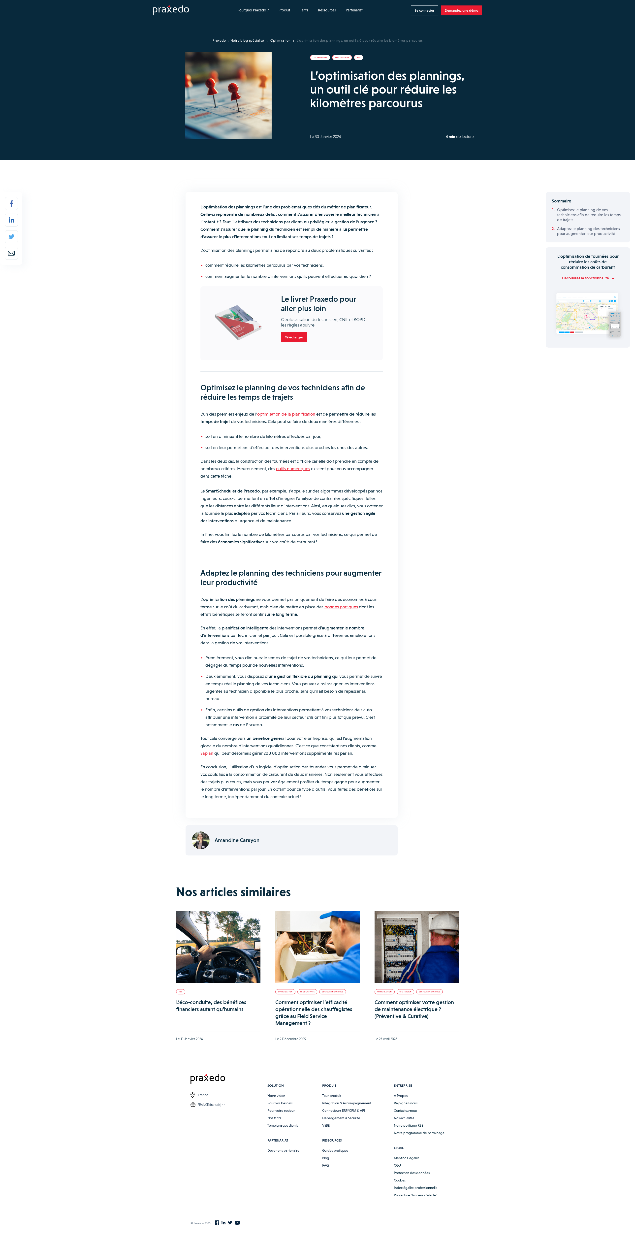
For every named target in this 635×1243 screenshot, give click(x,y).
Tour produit (331, 1096)
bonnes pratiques (341, 606)
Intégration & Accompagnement (346, 1103)
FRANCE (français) (209, 1105)
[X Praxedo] (230, 1223)
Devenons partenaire (283, 1150)
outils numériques (293, 468)
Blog (325, 1158)
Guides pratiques (335, 1150)
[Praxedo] (171, 10)
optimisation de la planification (286, 414)
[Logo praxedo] (228, 1079)
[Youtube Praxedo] (237, 1223)
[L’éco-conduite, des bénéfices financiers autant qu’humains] (218, 947)
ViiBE (326, 1125)
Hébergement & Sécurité (341, 1118)
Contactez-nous (405, 1110)
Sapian (206, 753)
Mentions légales (406, 1158)
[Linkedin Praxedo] (223, 1223)
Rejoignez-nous (405, 1103)
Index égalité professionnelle (416, 1188)
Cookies (400, 1180)
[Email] (11, 253)
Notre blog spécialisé (247, 40)
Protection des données (412, 1173)
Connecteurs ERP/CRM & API (343, 1110)
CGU (397, 1165)
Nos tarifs (274, 1118)
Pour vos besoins (279, 1103)
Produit (284, 10)
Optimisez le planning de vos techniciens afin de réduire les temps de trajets (589, 214)
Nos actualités (404, 1118)
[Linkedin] (11, 220)
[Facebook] (11, 203)
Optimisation (280, 40)
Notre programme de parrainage (419, 1133)
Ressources (327, 10)
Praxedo (219, 40)
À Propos (401, 1096)
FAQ (325, 1165)
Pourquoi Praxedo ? (253, 10)
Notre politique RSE (408, 1125)
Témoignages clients (282, 1125)
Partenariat (354, 10)
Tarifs (304, 10)
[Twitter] (11, 236)
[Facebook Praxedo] (217, 1223)
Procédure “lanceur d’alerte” (415, 1195)
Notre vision (276, 1096)
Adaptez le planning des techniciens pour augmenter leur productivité (588, 231)
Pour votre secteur (281, 1110)
